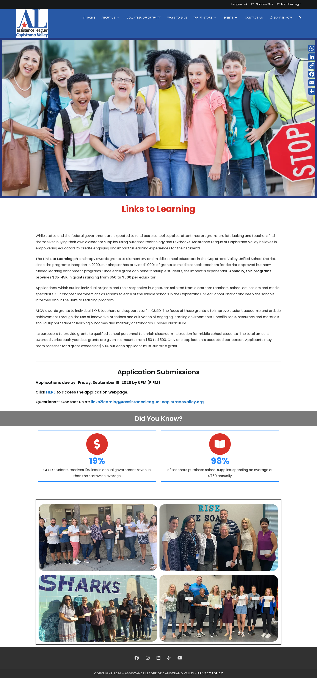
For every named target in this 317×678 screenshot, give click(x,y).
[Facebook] (136, 658)
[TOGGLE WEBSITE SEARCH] (299, 18)
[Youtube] (180, 658)
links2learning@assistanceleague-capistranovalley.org (147, 401)
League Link (239, 4)
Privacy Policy (210, 673)
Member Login (291, 4)
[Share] (312, 91)
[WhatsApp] (312, 48)
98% (220, 461)
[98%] (220, 444)
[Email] (312, 82)
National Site (264, 4)
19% (97, 461)
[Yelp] (169, 658)
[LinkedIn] (158, 658)
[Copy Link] (312, 65)
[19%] (97, 444)
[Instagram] (148, 658)
